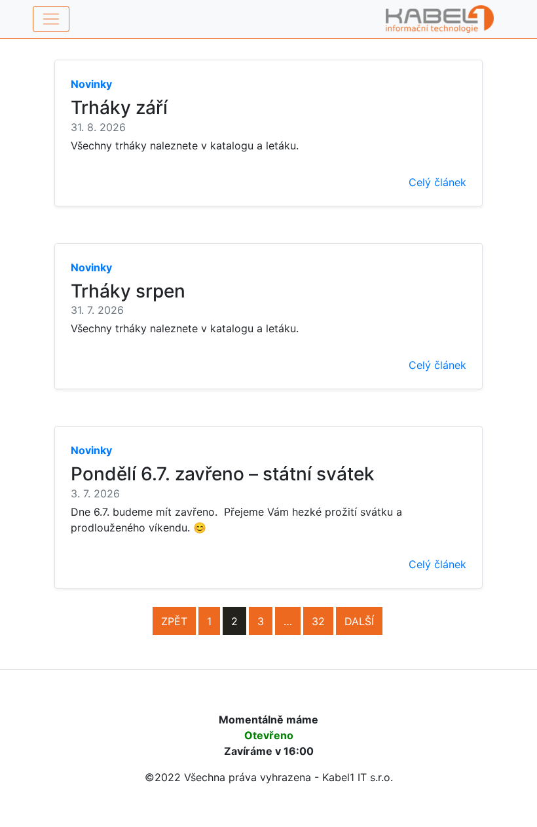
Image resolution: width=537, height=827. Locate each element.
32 (318, 621)
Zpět (174, 621)
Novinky (91, 83)
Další (359, 621)
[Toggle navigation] (51, 19)
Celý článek (437, 182)
